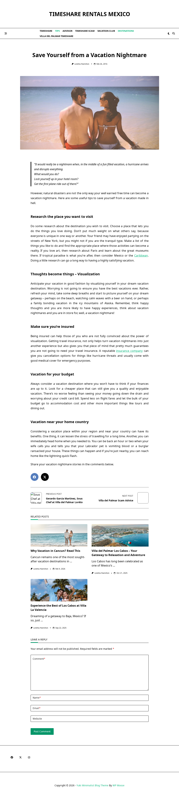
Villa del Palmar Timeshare (56, 36)
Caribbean (141, 255)
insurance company (129, 351)
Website (37, 718)
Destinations (126, 30)
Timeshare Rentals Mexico (89, 14)
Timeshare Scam (85, 30)
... (71, 561)
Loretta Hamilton (81, 64)
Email (36, 708)
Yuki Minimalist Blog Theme (92, 785)
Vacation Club (106, 30)
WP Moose (118, 785)
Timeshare (46, 30)
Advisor (67, 30)
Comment (39, 658)
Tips (57, 30)
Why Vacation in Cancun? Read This (55, 551)
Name (37, 697)
